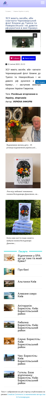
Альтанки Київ (27, 281)
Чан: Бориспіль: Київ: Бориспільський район (28, 359)
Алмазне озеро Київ (27, 294)
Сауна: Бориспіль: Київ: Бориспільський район (29, 343)
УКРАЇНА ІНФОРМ (22, 101)
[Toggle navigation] (42, 3)
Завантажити (29, 58)
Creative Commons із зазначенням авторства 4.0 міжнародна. (26, 395)
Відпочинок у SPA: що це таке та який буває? (30, 258)
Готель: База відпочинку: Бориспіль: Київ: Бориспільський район (28, 377)
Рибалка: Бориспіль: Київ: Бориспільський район (28, 326)
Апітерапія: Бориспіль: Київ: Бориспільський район (28, 309)
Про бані (23, 269)
